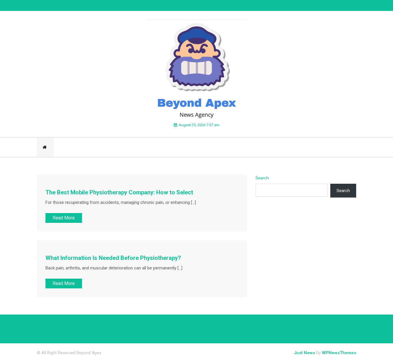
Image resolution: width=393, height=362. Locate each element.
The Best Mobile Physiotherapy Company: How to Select (119, 192)
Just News (304, 352)
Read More (64, 218)
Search (262, 178)
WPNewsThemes (339, 352)
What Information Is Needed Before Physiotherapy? (113, 257)
